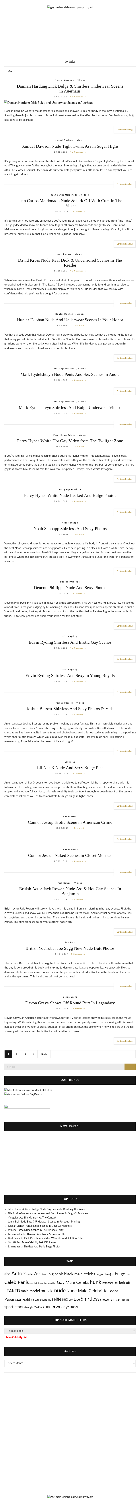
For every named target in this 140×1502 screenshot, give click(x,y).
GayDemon (36, 1094)
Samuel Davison (64, 140)
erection (52, 1283)
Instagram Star (110, 1283)
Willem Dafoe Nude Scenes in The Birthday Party (35, 1230)
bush (128, 1275)
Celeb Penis (16, 1282)
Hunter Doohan (64, 314)
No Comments (78, 97)
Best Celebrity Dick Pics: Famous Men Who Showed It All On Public (46, 1238)
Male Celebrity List (16, 1337)
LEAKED (12, 1291)
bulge (120, 1274)
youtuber (72, 1307)
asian (30, 1274)
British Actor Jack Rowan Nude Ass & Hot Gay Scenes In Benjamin (70, 891)
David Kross (64, 254)
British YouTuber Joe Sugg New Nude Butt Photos (70, 948)
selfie (56, 1299)
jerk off (124, 1283)
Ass (37, 1273)
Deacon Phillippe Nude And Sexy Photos (70, 587)
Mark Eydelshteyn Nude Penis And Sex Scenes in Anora (70, 374)
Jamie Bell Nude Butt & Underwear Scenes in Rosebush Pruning (44, 1222)
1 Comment (77, 325)
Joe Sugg (70, 942)
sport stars (13, 1307)
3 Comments (78, 211)
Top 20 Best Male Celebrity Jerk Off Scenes (32, 1242)
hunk (95, 1282)
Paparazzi (12, 1299)
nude (60, 1290)
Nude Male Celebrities (87, 1291)
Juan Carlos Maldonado (64, 195)
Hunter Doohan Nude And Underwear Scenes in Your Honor (70, 319)
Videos (81, 80)
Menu (11, 71)
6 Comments (78, 593)
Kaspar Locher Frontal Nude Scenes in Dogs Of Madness (40, 1226)
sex (65, 1299)
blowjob (109, 1274)
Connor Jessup (70, 817)
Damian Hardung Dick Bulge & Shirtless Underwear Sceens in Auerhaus (70, 88)
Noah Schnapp (70, 523)
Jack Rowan (64, 883)
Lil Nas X (70, 762)
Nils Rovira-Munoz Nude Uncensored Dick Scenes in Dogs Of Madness (48, 1213)
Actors (19, 1273)
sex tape (74, 1299)
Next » (44, 1054)
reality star (30, 1299)
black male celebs (79, 1274)
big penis (55, 1274)
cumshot (33, 1283)
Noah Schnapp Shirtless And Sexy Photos (70, 528)
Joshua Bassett (64, 703)
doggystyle (43, 1283)
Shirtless (90, 1299)
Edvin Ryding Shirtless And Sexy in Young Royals (70, 675)
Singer (115, 1299)
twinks (39, 1307)
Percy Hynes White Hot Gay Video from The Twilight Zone (70, 440)
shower (105, 1299)
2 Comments (78, 1009)
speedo (125, 1300)
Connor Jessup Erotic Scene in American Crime (70, 822)
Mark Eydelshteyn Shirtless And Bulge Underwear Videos (70, 407)
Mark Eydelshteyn (64, 369)
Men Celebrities (43, 1090)
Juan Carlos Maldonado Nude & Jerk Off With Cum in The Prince (70, 203)
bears (45, 1274)
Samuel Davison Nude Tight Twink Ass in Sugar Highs (70, 146)
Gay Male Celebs (73, 1282)
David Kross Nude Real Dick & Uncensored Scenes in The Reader (70, 262)
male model (30, 1291)
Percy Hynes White (64, 435)
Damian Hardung (64, 80)
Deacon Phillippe (70, 582)
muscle (47, 1291)
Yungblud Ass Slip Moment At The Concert (32, 1217)
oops (114, 1291)
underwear (54, 1307)
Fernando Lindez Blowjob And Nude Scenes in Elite (36, 1234)
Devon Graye (70, 997)
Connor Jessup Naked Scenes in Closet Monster (70, 855)
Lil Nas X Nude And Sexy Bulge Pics (70, 767)
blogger (99, 1275)
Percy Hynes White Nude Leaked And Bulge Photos (70, 495)
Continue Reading (125, 130)
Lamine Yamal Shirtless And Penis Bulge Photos (34, 1246)
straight (29, 1307)
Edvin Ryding (70, 636)
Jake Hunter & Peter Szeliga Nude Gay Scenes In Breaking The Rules (46, 1209)
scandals (45, 1299)
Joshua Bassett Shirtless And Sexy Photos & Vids (70, 708)
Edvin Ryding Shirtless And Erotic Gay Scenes (70, 642)
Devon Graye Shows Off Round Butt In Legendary (70, 1003)
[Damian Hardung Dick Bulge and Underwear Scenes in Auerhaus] (70, 102)
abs (7, 1274)
